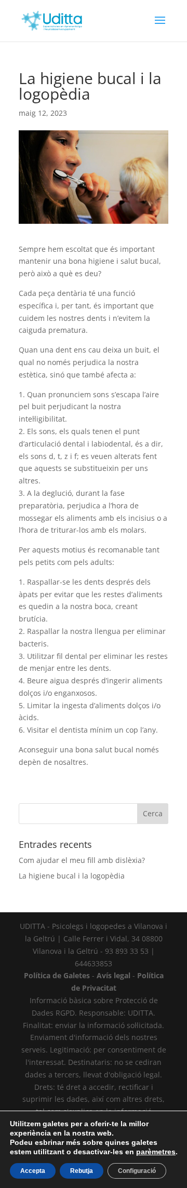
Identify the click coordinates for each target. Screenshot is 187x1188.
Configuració (137, 1170)
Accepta (32, 1170)
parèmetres (156, 1152)
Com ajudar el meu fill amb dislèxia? (82, 860)
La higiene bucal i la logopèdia (72, 876)
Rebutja (81, 1170)
